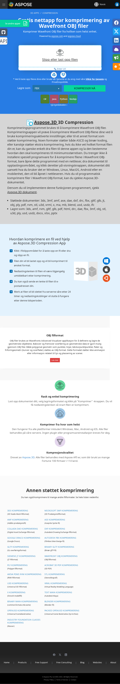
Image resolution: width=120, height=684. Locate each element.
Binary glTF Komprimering (59, 546)
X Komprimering (16, 592)
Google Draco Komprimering (23, 537)
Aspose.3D (46, 122)
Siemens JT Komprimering (21, 556)
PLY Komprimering (17, 565)
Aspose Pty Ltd (49, 677)
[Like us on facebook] (54, 653)
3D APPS (34, 12)
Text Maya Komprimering (58, 592)
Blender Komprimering (57, 601)
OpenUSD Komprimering (20, 610)
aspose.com (57, 36)
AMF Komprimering (17, 519)
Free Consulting (64, 662)
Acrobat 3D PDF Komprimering (61, 565)
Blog (82, 662)
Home (7, 662)
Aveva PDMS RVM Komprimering (24, 574)
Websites (97, 662)
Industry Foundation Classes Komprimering (23, 621)
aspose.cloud (74, 36)
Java (54, 99)
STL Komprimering (54, 574)
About (113, 662)
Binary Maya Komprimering (22, 601)
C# (45, 99)
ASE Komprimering (54, 519)
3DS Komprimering (17, 510)
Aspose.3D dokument (22, 192)
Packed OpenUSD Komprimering (61, 610)
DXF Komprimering (54, 528)
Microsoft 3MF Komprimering (61, 510)
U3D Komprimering (17, 583)
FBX (37, 88)
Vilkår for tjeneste (95, 79)
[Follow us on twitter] (60, 653)
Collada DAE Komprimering (22, 528)
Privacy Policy (49, 680)
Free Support (41, 662)
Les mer (55, 360)
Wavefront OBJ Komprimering (60, 556)
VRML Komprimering (55, 583)
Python (63, 99)
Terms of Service (62, 680)
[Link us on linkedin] (65, 653)
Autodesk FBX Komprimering (60, 537)
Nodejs (73, 99)
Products (22, 662)
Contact (73, 680)
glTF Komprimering (18, 546)
